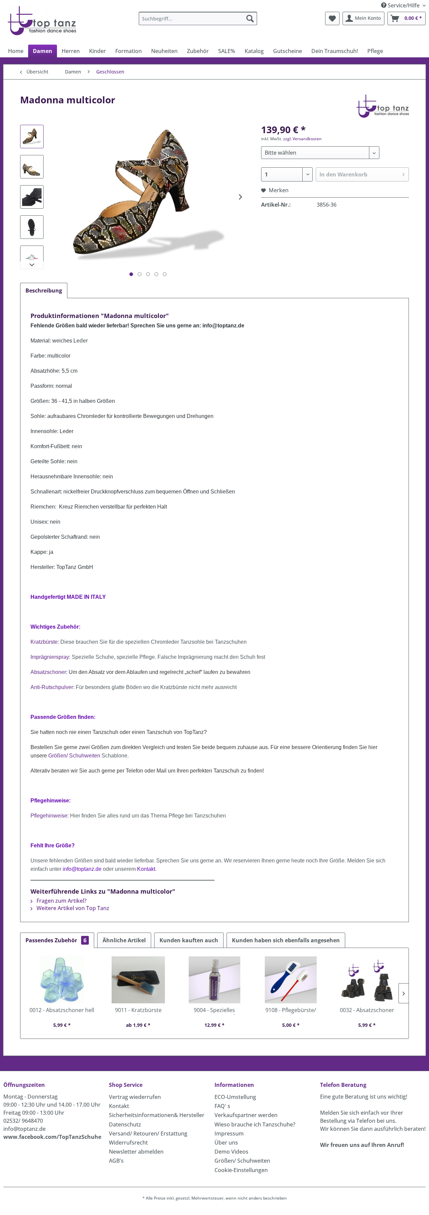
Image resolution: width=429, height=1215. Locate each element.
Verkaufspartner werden (246, 1115)
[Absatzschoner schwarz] (367, 979)
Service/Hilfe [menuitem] (403, 5)
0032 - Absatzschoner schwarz (367, 1011)
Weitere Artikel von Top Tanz (72, 908)
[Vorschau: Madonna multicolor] (32, 136)
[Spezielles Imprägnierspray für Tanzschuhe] (214, 979)
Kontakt (119, 1106)
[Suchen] (250, 18)
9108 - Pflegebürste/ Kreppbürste (290, 1011)
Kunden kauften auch (189, 940)
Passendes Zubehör (55, 940)
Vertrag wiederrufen (135, 1097)
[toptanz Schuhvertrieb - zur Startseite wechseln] (44, 20)
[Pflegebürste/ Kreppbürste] (291, 979)
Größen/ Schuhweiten (242, 1160)
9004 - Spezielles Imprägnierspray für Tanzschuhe (214, 1011)
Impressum (229, 1133)
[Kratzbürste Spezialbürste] (138, 979)
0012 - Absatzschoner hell (61, 1010)
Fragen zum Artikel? (60, 900)
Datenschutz (125, 1124)
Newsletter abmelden (136, 1151)
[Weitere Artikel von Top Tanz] (383, 106)
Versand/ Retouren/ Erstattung (148, 1133)
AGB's (116, 1160)
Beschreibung (43, 290)
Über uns (226, 1142)
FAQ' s (222, 1106)
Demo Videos (231, 1151)
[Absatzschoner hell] (62, 979)
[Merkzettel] (332, 18)
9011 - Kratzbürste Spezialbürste (138, 1011)
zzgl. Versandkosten (302, 139)
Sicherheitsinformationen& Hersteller (156, 1115)
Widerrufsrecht (128, 1142)
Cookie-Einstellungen (241, 1170)
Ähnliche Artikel (124, 940)
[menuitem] (198, 18)
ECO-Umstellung (235, 1097)
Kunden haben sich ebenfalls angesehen (286, 940)
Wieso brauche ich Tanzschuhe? (254, 1124)
